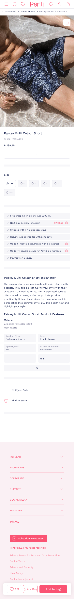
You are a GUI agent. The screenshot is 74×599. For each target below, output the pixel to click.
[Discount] (23, 4)
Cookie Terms (17, 561)
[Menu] (6, 4)
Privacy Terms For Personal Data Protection (35, 555)
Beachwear (10, 11)
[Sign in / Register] (59, 4)
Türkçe (14, 521)
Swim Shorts (28, 11)
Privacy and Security (21, 567)
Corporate (17, 478)
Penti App (16, 510)
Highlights (17, 467)
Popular (15, 457)
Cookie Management (21, 579)
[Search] (14, 4)
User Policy (16, 573)
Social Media (18, 499)
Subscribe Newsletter (30, 538)
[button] (36, 123)
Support (15, 489)
